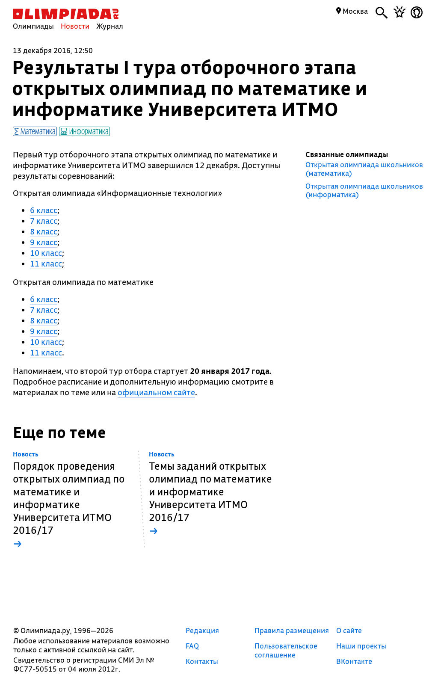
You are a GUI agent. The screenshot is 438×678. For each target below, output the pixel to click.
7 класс (43, 221)
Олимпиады (33, 25)
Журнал (109, 25)
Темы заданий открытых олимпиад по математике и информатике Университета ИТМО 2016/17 (210, 493)
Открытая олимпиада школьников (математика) (364, 169)
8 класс (43, 231)
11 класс (46, 263)
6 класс (43, 210)
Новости (75, 25)
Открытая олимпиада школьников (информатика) (364, 190)
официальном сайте (156, 392)
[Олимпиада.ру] (65, 13)
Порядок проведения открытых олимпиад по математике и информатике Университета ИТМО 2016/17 (68, 500)
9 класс (43, 242)
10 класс (46, 253)
